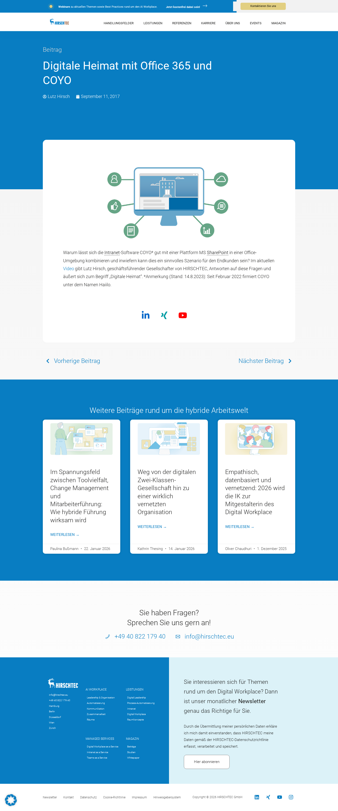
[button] (11, 800)
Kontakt (68, 797)
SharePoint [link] (217, 252)
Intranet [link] (112, 252)
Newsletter (50, 797)
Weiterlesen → (64, 534)
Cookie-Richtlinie (114, 797)
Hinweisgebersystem (167, 797)
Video (68, 268)
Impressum (139, 797)
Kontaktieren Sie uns (263, 6)
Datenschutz (88, 797)
